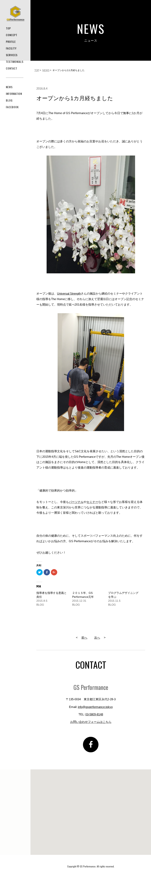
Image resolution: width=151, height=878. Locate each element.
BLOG (9, 100)
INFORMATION (14, 94)
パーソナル (76, 502)
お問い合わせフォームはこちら (90, 721)
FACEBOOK (12, 107)
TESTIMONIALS (14, 62)
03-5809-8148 (94, 714)
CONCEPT (11, 35)
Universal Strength (69, 293)
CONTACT (11, 68)
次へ (97, 637)
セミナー (92, 502)
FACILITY (11, 48)
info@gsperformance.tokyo (95, 707)
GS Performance (15, 13)
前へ (84, 637)
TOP (8, 28)
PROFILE (11, 41)
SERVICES (11, 55)
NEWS (9, 87)
